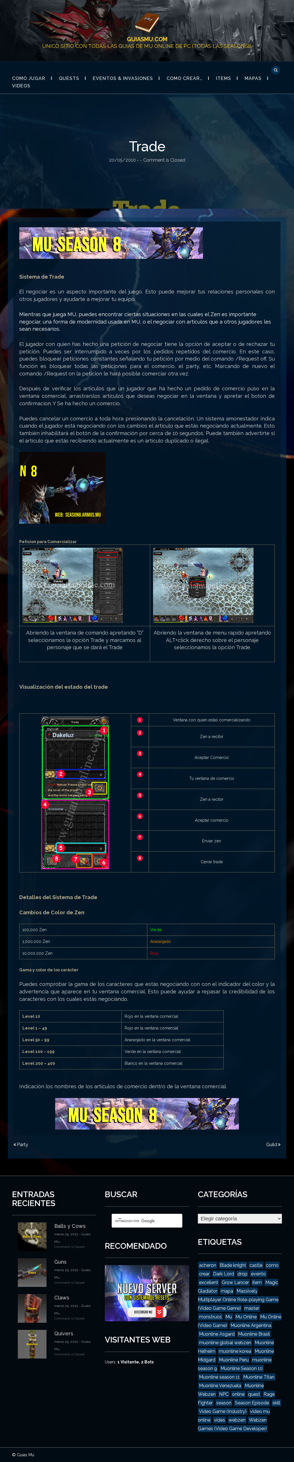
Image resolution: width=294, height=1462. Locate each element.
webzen (237, 1420)
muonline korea (235, 1351)
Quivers (63, 1333)
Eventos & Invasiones (123, 78)
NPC (224, 1394)
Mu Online (246, 1317)
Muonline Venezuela (220, 1385)
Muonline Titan (258, 1377)
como (272, 1265)
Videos (21, 86)
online (238, 1394)
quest (254, 1394)
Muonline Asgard (217, 1334)
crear (204, 1274)
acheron (207, 1265)
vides (219, 1420)
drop (242, 1274)
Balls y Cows (70, 1226)
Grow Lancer (235, 1282)
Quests (69, 78)
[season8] (62, 487)
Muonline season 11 (219, 1377)
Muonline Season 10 (241, 1368)
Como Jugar (28, 78)
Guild (271, 1144)
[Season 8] (111, 242)
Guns (60, 1262)
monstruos (210, 1317)
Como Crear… (184, 78)
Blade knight (233, 1265)
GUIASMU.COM (147, 39)
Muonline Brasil (254, 1334)
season (223, 1403)
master (251, 1308)
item (257, 1282)
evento (258, 1274)
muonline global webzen (225, 1342)
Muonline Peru (234, 1360)
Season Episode (252, 1403)
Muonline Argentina (251, 1325)
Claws (61, 1298)
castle (255, 1265)
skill (276, 1403)
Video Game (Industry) (223, 1411)
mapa (227, 1291)
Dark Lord (223, 1274)
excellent (208, 1282)
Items (223, 78)
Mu (228, 1317)
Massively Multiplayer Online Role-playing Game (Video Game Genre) (238, 1299)
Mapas (253, 78)
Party (22, 1144)
